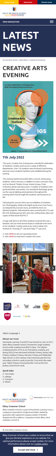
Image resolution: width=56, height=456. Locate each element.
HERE (11, 234)
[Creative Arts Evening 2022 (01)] (28, 268)
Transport (9, 379)
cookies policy (41, 444)
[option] (28, 268)
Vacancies (28, 2)
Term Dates (9, 374)
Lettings (8, 377)
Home (15, 60)
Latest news (9, 2)
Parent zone (46, 2)
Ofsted (7, 382)
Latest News (23, 60)
